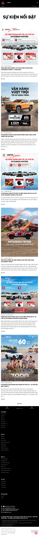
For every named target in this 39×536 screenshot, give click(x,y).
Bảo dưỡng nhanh (4, 460)
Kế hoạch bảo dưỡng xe (5, 472)
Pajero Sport (3, 427)
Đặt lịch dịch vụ (3, 466)
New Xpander (3, 421)
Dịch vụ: (9, 507)
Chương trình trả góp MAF (5, 442)
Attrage (2, 417)
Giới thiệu (2, 496)
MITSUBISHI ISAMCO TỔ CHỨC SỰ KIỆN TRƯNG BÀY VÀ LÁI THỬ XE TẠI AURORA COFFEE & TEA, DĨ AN (19, 194)
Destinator (3, 415)
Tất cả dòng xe (3, 413)
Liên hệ (2, 497)
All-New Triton (3, 425)
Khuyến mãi (3, 438)
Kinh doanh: (9, 506)
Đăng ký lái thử (3, 446)
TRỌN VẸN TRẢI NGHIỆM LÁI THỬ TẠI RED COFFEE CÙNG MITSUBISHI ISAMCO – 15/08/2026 (17, 68)
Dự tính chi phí (3, 440)
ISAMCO (9, 2)
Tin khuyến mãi (3, 483)
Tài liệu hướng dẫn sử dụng (5, 470)
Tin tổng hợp (3, 485)
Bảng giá (2, 436)
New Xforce (3, 419)
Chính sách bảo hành (4, 458)
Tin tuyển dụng (3, 487)
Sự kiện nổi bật (3, 481)
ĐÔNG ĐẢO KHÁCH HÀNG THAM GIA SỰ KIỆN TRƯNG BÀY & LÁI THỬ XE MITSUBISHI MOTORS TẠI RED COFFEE (18, 317)
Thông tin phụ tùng (4, 464)
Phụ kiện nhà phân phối (5, 449)
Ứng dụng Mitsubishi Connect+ (6, 468)
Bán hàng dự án (3, 444)
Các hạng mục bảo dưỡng (5, 462)
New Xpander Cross (4, 423)
